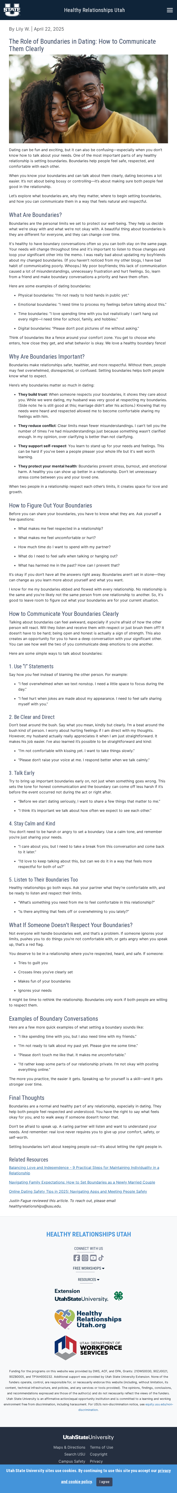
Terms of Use (101, 1447)
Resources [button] (87, 1279)
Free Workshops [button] (87, 1268)
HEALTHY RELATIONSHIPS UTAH (88, 1234)
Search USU (74, 1454)
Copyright (98, 1454)
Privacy (96, 1461)
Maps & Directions (69, 1447)
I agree (104, 1482)
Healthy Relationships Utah (94, 10)
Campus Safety (72, 1461)
